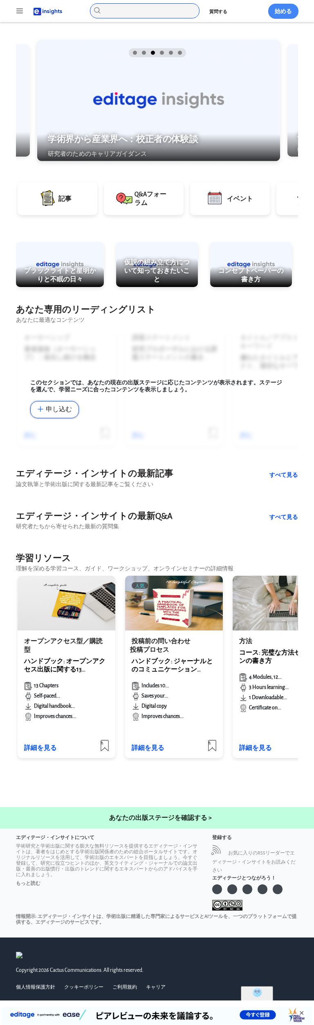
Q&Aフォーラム (150, 199)
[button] (134, 52)
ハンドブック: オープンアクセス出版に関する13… (64, 665)
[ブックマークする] (104, 749)
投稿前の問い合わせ (161, 641)
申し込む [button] (59, 409)
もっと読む (28, 883)
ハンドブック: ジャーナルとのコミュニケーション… (172, 665)
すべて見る (283, 474)
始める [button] (283, 11)
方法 (245, 641)
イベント (240, 199)
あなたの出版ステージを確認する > (160, 818)
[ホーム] (44, 11)
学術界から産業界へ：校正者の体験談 (123, 139)
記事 (65, 199)
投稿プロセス (149, 650)
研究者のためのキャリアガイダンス (97, 153)
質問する (218, 11)
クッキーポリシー (83, 987)
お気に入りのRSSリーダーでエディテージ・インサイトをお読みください (254, 861)
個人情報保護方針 (35, 987)
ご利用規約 (124, 987)
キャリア (156, 987)
